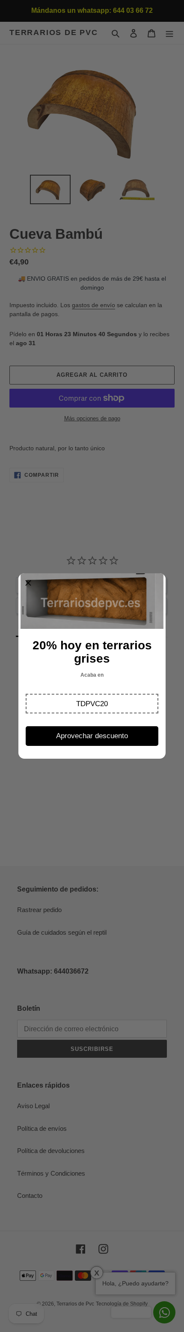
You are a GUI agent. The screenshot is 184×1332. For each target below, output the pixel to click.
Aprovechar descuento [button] (92, 736)
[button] (92, 703)
